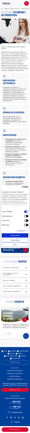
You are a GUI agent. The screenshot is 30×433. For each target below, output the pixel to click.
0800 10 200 (16, 402)
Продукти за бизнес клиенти (11, 8)
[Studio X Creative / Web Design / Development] (17, 422)
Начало (2, 8)
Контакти (23, 356)
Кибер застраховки (15, 376)
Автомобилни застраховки (15, 370)
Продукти (13, 351)
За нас (5, 351)
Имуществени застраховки (15, 373)
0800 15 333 (17, 407)
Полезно (12, 353)
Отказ (15, 244)
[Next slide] (8, 334)
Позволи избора (15, 240)
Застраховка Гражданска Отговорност (8, 316)
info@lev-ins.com (17, 412)
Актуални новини (23, 351)
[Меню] (26, 3)
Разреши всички (15, 235)
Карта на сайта (16, 358)
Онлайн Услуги (15, 362)
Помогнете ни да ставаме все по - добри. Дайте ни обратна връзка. (12, 248)
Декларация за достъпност (15, 379)
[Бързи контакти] (26, 336)
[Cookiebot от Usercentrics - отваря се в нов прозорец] (22, 187)
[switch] (26, 216)
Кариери (20, 353)
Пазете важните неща (12, 356)
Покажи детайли (21, 230)
